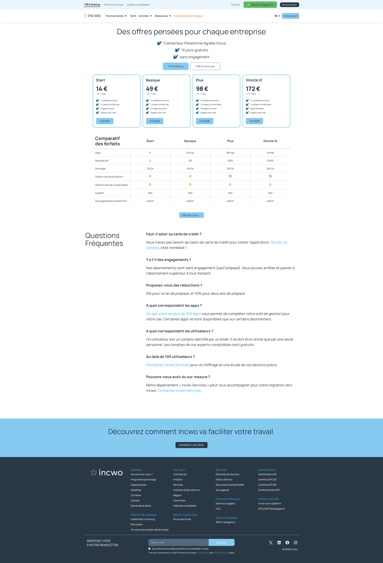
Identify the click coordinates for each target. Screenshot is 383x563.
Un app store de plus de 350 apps (173, 313)
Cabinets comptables (184, 505)
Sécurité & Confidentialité (230, 484)
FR (279, 16)
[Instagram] (295, 542)
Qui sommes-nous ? (142, 474)
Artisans (177, 479)
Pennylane (137, 524)
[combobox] (277, 16)
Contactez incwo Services (167, 364)
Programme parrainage (143, 479)
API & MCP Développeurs (271, 508)
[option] (277, 16)
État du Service (224, 479)
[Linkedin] (279, 542)
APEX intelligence (225, 522)
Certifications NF (267, 474)
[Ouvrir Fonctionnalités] (125, 16)
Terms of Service (221, 552)
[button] (191, 215)
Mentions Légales (225, 503)
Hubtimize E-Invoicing (143, 519)
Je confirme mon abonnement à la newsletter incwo (180, 548)
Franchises (179, 500)
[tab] (176, 66)
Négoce (177, 495)
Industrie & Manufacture (186, 490)
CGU (218, 508)
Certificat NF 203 (267, 479)
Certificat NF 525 (267, 484)
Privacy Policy (203, 552)
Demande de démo (141, 505)
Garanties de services (227, 474)
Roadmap (136, 490)
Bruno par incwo (182, 519)
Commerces (180, 474)
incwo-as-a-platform (269, 503)
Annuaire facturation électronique (149, 529)
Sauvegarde (222, 490)
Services (178, 484)
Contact (135, 500)
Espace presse (138, 484)
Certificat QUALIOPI (269, 490)
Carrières (136, 495)
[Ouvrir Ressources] (170, 16)
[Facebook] (287, 542)
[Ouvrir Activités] (150, 16)
